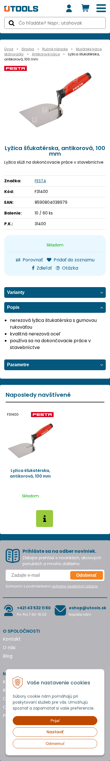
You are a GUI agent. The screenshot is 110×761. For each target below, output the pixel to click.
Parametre (18, 364)
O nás (9, 647)
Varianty (16, 292)
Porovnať (32, 260)
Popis (13, 307)
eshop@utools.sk (87, 608)
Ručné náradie (55, 49)
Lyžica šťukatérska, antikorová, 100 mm (30, 473)
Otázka (69, 268)
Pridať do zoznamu (73, 260)
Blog (7, 656)
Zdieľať (44, 268)
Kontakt (12, 639)
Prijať (55, 720)
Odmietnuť (55, 743)
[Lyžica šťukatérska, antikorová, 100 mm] (55, 100)
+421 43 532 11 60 (34, 608)
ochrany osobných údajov (75, 586)
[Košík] (85, 8)
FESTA (40, 181)
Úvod (8, 49)
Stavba (27, 49)
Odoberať (86, 575)
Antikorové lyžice (46, 54)
